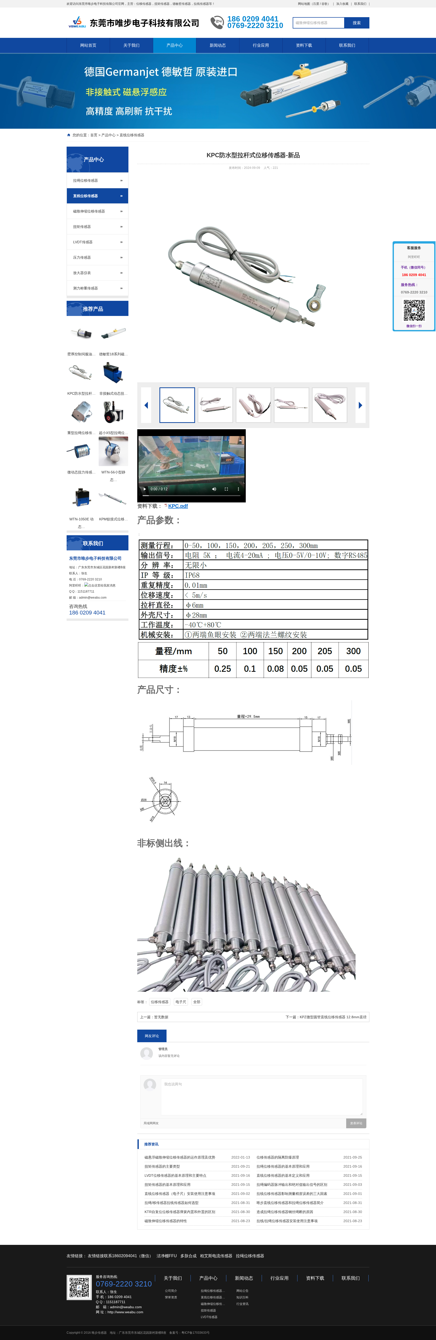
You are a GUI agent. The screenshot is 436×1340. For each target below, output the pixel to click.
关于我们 (131, 45)
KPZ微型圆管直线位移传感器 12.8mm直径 (333, 1017)
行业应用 (261, 45)
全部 (196, 1002)
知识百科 (242, 1297)
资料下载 (304, 45)
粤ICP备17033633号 (195, 1332)
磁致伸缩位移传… (213, 1304)
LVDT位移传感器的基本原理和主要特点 (175, 1175)
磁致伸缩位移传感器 (89, 211)
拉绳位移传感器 (85, 180)
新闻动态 (218, 45)
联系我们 (360, 4)
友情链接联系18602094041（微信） (120, 1256)
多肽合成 (188, 1256)
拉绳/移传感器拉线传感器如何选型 (172, 1203)
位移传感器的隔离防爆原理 (278, 1157)
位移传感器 (160, 1002)
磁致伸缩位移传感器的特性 (166, 1221)
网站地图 (304, 4)
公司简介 (171, 1291)
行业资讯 (242, 1304)
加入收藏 (342, 4)
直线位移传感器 (132, 135)
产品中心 (175, 45)
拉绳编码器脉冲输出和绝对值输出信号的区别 (292, 1185)
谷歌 (324, 4)
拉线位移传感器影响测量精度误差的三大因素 (292, 1194)
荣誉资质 (171, 1297)
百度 (316, 4)
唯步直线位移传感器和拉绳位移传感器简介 (290, 1203)
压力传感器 (82, 257)
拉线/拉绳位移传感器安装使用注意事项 (287, 1221)
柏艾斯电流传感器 (216, 1256)
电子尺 (181, 1002)
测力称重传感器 (85, 288)
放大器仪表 (82, 273)
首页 (93, 135)
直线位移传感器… (213, 1297)
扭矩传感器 (82, 227)
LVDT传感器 (83, 242)
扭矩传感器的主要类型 (162, 1166)
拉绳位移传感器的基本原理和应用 (283, 1166)
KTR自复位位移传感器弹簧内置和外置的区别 (180, 1212)
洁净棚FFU (167, 1256)
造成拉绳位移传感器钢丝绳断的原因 (285, 1212)
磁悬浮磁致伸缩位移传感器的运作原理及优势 (180, 1157)
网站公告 (242, 1291)
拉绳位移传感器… (213, 1291)
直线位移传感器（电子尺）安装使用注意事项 (180, 1194)
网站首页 (88, 45)
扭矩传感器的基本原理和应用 (167, 1185)
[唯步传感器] (135, 22)
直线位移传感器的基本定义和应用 (283, 1175)
